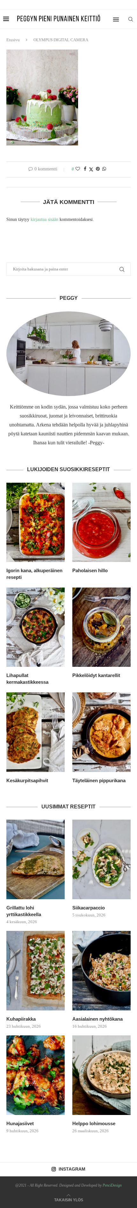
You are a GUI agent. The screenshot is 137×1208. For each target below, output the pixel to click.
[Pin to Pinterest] (98, 169)
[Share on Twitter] (91, 169)
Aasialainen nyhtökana (97, 1019)
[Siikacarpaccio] (101, 859)
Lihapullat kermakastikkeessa (27, 679)
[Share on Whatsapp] (104, 169)
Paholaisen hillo (90, 570)
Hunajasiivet (20, 1123)
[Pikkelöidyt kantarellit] (101, 627)
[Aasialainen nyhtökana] (101, 970)
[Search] (130, 19)
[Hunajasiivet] (35, 1075)
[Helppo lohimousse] (101, 1075)
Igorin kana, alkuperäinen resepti (34, 574)
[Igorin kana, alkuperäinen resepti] (35, 522)
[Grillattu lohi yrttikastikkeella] (35, 859)
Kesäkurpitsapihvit (27, 780)
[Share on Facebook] (85, 169)
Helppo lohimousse (93, 1123)
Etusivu (13, 39)
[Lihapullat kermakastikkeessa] (35, 627)
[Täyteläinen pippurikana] (101, 732)
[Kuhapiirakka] (35, 970)
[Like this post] (78, 169)
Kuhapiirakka (21, 1019)
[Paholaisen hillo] (101, 522)
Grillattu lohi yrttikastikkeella (23, 911)
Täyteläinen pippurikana (99, 780)
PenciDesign (112, 1185)
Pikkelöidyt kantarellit (96, 675)
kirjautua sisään (44, 219)
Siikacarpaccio (88, 907)
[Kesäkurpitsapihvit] (35, 732)
